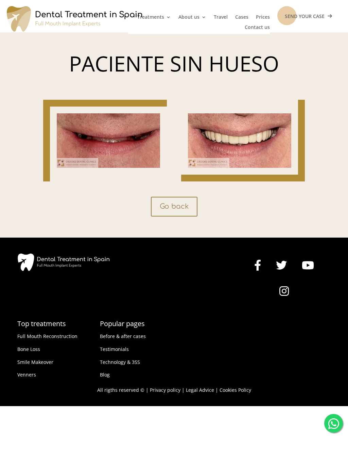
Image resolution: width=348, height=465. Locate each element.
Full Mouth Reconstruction (47, 336)
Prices (263, 17)
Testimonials (114, 349)
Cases (241, 17)
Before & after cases (123, 336)
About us (188, 17)
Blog (105, 374)
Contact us (257, 27)
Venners (26, 374)
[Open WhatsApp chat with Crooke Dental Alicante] (333, 422)
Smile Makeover (35, 362)
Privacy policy (165, 390)
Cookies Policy (235, 390)
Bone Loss (28, 349)
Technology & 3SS (120, 362)
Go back (174, 206)
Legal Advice (200, 390)
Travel (221, 17)
